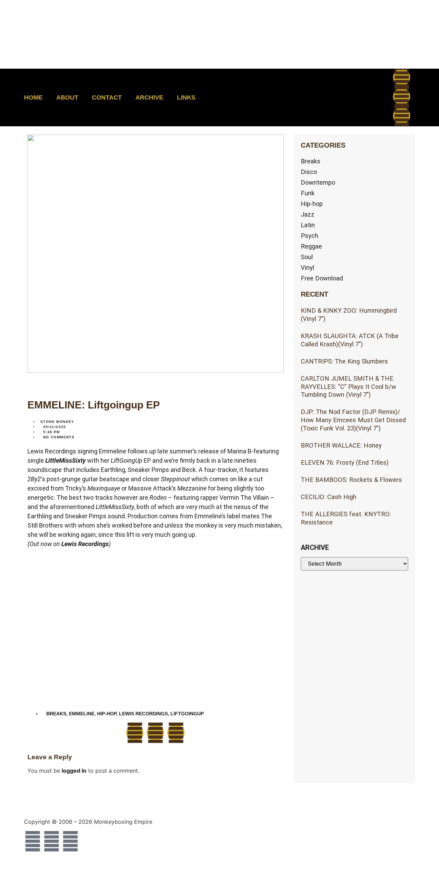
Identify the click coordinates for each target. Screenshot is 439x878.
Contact (107, 97)
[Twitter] (401, 96)
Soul (307, 257)
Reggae (311, 246)
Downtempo (318, 182)
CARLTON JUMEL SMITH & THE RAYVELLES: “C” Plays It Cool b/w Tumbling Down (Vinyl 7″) (348, 386)
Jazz (308, 214)
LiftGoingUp (187, 713)
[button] (338, 98)
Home (33, 97)
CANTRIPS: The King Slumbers (344, 361)
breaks (56, 713)
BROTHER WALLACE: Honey (341, 445)
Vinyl (307, 267)
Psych (309, 235)
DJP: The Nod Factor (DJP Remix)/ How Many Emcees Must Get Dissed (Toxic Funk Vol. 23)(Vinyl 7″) (353, 420)
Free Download (322, 278)
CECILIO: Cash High (328, 496)
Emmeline (81, 713)
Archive (149, 97)
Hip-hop (312, 203)
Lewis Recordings (85, 543)
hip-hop (106, 713)
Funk (308, 193)
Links (186, 97)
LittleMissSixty (65, 460)
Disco (309, 171)
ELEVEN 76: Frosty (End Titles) (345, 462)
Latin (308, 225)
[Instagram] (401, 115)
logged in (74, 770)
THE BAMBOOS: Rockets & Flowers (351, 479)
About (67, 97)
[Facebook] (401, 77)
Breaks (310, 161)
